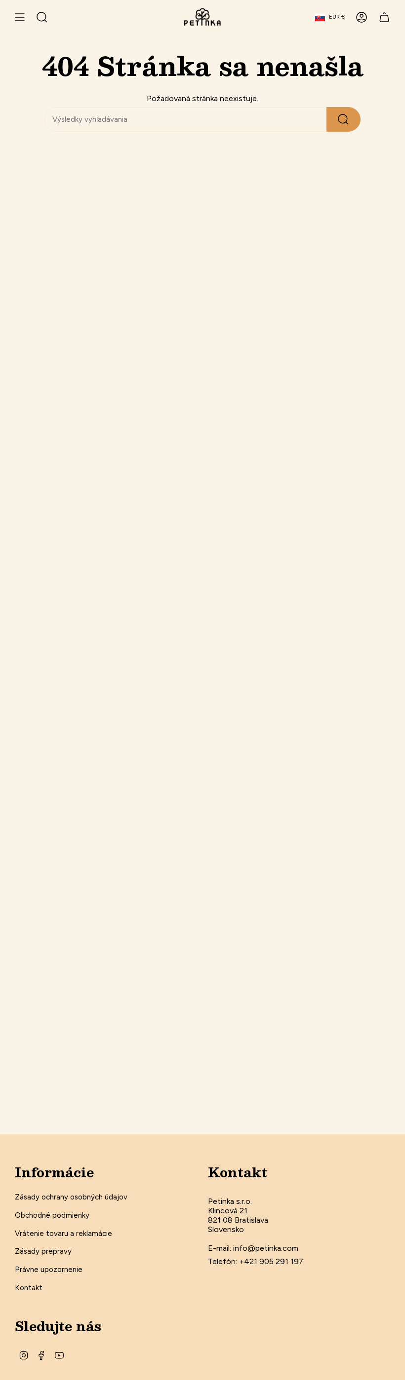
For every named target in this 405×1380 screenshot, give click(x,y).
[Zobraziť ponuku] (20, 17)
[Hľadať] (343, 119)
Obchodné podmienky (52, 1215)
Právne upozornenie (48, 1269)
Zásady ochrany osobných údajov (71, 1197)
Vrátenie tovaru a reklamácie (63, 1233)
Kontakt (28, 1287)
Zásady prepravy (43, 1251)
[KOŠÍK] (384, 17)
